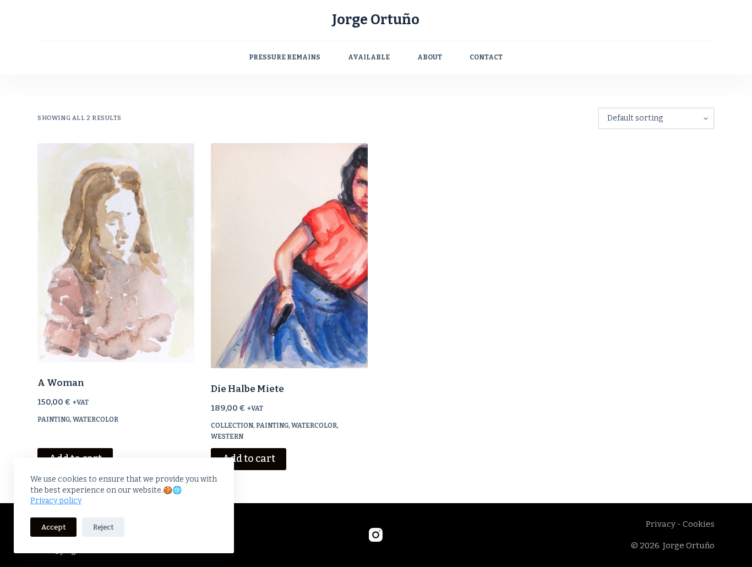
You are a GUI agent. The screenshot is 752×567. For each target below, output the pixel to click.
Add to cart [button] (248, 458)
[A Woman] (115, 252)
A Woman (60, 383)
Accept (53, 527)
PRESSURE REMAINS (284, 57)
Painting (53, 419)
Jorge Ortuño (375, 20)
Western (227, 436)
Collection (232, 425)
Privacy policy (55, 500)
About (429, 57)
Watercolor (95, 419)
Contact (486, 57)
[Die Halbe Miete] (289, 255)
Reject (103, 527)
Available (369, 57)
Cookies (699, 524)
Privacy (660, 524)
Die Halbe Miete (247, 389)
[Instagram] (376, 535)
